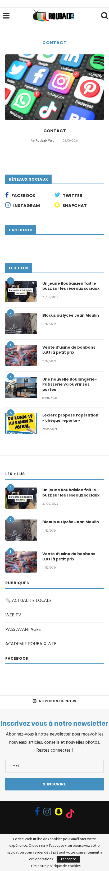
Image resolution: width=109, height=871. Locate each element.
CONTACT (54, 131)
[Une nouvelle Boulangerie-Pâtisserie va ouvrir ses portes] (21, 387)
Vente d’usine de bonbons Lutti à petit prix (68, 350)
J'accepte (68, 859)
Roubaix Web (45, 140)
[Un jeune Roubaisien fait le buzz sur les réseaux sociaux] (21, 291)
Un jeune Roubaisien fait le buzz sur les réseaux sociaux (70, 286)
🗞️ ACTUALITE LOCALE (28, 600)
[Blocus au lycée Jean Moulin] (21, 323)
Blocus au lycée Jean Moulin (70, 315)
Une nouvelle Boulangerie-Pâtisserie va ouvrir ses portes (69, 384)
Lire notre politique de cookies (55, 866)
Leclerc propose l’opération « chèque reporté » (70, 418)
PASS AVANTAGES (23, 629)
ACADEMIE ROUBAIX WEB (31, 644)
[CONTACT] (54, 87)
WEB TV (13, 615)
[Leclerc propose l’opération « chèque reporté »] (21, 423)
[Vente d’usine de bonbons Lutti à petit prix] (21, 355)
